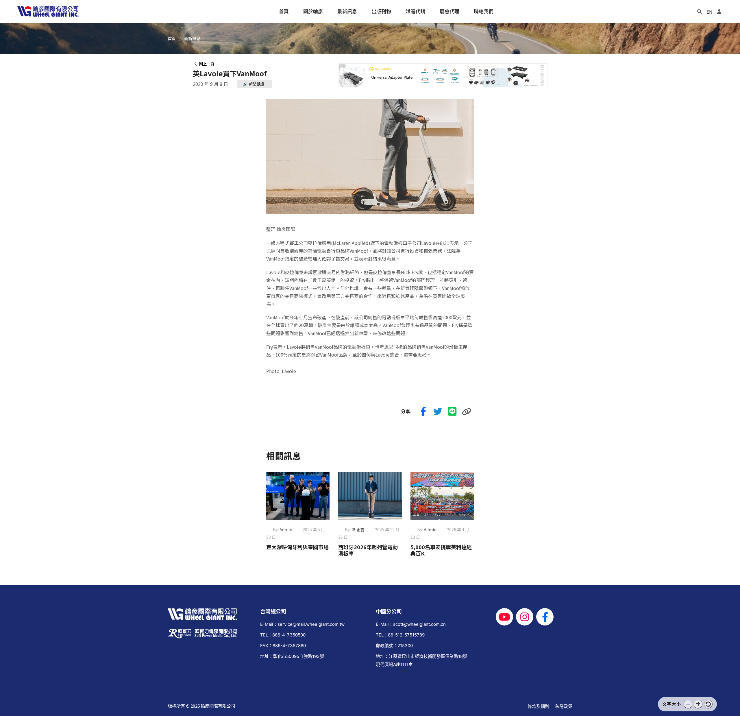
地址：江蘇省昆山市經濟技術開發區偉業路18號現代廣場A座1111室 (421, 660)
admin (286, 529)
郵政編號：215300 (394, 645)
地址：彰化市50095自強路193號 (292, 656)
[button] (688, 704)
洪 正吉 (358, 529)
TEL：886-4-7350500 (283, 635)
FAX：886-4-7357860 (283, 645)
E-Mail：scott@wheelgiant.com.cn (411, 624)
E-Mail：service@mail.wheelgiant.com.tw (302, 624)
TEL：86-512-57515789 (400, 635)
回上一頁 (205, 64)
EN (709, 11)
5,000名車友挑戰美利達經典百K (441, 550)
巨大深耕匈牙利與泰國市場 (297, 547)
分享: (406, 411)
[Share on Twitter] (438, 411)
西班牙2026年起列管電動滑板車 (368, 550)
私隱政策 (563, 706)
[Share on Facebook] (423, 411)
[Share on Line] (452, 411)
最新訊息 (192, 38)
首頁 (172, 38)
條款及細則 (538, 706)
